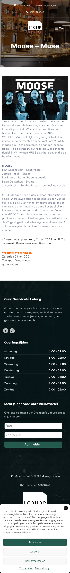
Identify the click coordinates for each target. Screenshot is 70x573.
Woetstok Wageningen (17, 253)
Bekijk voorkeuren (35, 560)
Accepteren (35, 542)
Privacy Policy (42, 568)
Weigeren (35, 551)
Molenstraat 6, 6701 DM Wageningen (36, 5)
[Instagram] (12, 330)
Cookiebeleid (26, 568)
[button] (65, 508)
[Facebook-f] (5, 330)
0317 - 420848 (36, 12)
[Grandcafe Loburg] (35, 33)
